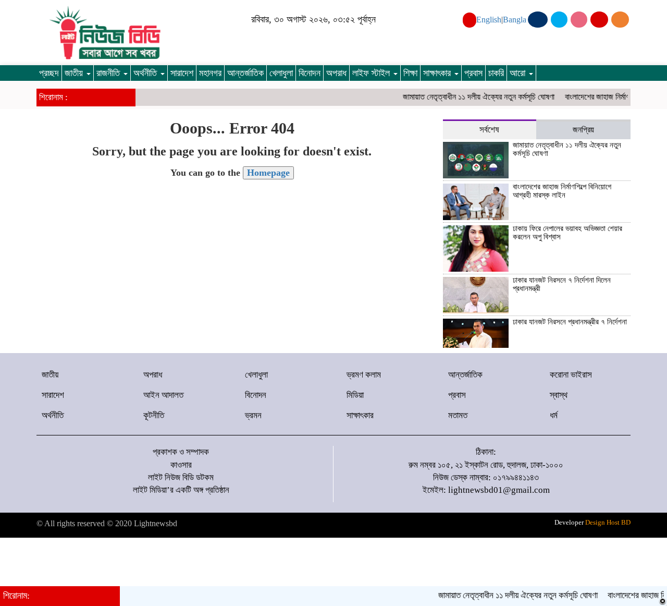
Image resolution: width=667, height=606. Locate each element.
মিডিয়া (355, 395)
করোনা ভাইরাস (571, 375)
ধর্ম (554, 415)
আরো (519, 73)
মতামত (457, 415)
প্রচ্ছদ (49, 73)
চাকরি (496, 73)
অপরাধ (336, 73)
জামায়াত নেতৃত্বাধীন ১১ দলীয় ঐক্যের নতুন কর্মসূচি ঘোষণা (472, 96)
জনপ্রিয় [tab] (583, 129)
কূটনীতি (153, 415)
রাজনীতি (109, 73)
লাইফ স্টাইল (372, 73)
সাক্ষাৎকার (438, 73)
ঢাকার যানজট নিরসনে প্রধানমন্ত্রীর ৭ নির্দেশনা (570, 322)
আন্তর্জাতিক (245, 73)
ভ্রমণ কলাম (364, 375)
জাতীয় (75, 73)
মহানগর (210, 73)
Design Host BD (608, 522)
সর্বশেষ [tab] (489, 130)
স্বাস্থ (558, 395)
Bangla (514, 19)
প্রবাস (473, 73)
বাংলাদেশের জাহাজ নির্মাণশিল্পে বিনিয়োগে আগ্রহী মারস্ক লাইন (562, 191)
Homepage (268, 172)
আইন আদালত (163, 395)
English (488, 19)
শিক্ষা (410, 73)
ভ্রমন (253, 415)
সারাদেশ (181, 73)
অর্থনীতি (146, 73)
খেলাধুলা (281, 73)
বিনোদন (309, 73)
